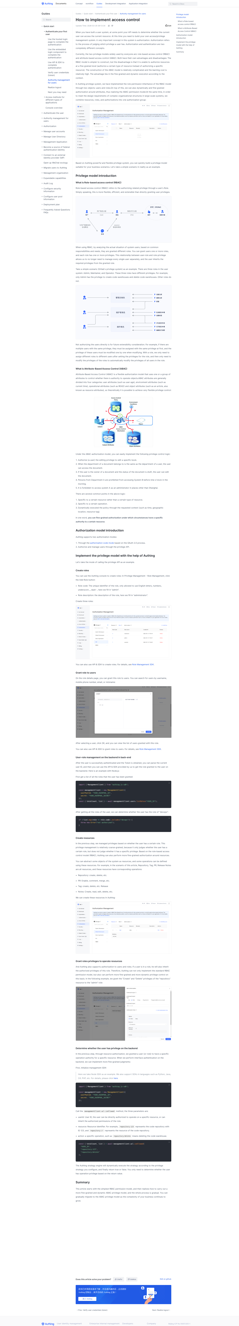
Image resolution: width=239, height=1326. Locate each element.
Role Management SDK (143, 664)
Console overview (54, 108)
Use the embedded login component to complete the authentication (57, 53)
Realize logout (54, 87)
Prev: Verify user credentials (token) (92, 1310)
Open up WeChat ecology (56, 162)
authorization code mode (102, 543)
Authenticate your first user (106, 14)
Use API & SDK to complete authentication (56, 65)
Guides (99, 3)
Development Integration (115, 3)
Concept (79, 3)
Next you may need (57, 92)
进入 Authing (87, 1299)
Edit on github (165, 1279)
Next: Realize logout (160, 1310)
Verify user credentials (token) (58, 73)
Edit (169, 26)
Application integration (138, 3)
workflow (89, 3)
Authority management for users (59, 81)
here (116, 1078)
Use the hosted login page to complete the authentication (58, 42)
